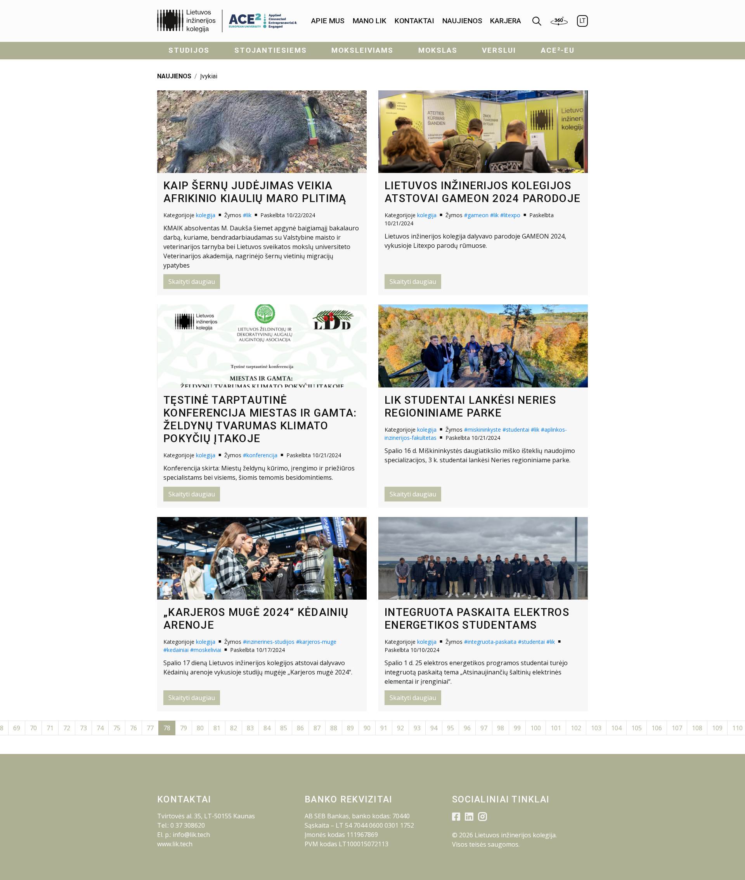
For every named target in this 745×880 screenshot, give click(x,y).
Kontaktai (414, 20)
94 (433, 728)
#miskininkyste (482, 429)
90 (367, 728)
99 (517, 728)
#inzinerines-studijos (269, 641)
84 (266, 728)
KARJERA (505, 20)
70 (33, 728)
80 (200, 728)
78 (166, 728)
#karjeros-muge (316, 641)
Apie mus (328, 20)
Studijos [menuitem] (189, 50)
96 (467, 728)
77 (150, 728)
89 (350, 728)
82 (233, 728)
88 (333, 728)
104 (616, 728)
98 (500, 728)
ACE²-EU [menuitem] (558, 50)
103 (596, 728)
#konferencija (260, 455)
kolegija (205, 215)
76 (133, 728)
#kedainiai (176, 650)
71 (50, 728)
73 (83, 728)
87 (317, 728)
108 (697, 728)
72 (66, 728)
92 (400, 728)
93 (417, 728)
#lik (247, 215)
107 (677, 728)
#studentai (515, 429)
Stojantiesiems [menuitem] (270, 50)
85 (283, 728)
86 (300, 728)
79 (183, 728)
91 (383, 728)
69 (16, 728)
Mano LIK (369, 20)
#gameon (476, 215)
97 (483, 728)
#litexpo (510, 215)
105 (636, 728)
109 (717, 728)
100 (535, 728)
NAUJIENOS (174, 76)
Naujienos (462, 20)
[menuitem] (328, 21)
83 (250, 728)
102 (576, 728)
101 (556, 728)
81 (216, 728)
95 (450, 728)
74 (100, 728)
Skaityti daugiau (191, 281)
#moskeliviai (205, 650)
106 (656, 728)
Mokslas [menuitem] (437, 50)
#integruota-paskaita (490, 641)
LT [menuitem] (582, 20)
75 (116, 728)
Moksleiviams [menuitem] (362, 50)
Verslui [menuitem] (499, 50)
